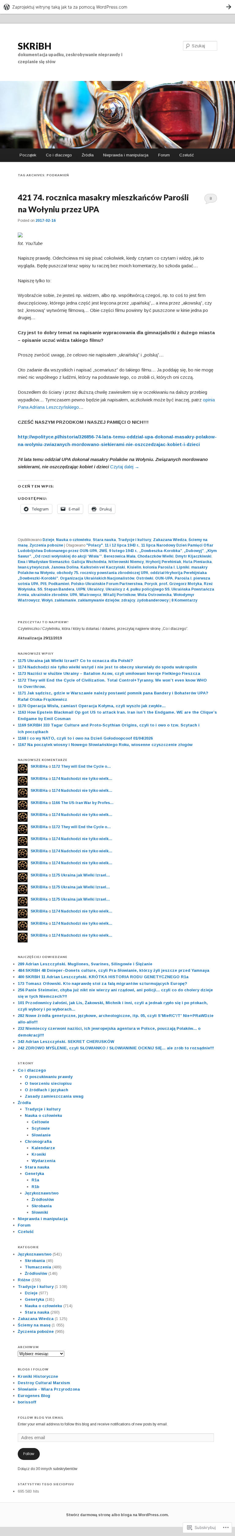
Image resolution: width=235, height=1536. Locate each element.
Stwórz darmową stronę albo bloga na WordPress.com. (117, 1515)
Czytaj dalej (124, 466)
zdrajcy (128, 600)
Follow (28, 1454)
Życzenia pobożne (46, 545)
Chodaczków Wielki (155, 556)
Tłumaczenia (38, 1267)
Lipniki (183, 567)
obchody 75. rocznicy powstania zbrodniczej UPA (102, 573)
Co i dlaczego (59, 155)
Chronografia (38, 1141)
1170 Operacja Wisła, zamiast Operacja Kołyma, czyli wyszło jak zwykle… (92, 706)
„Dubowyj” (194, 551)
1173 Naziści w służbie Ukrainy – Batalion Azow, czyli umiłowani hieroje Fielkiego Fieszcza (109, 673)
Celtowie (40, 1122)
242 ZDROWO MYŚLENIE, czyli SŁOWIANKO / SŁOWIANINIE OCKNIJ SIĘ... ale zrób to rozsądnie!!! (116, 1048)
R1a (35, 1180)
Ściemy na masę (34, 1325)
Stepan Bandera (59, 589)
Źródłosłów (43, 1199)
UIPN (80, 589)
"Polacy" (94, 545)
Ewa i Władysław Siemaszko (43, 562)
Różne (24, 1280)
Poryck (150, 584)
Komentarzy (184, 600)
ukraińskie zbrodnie (49, 595)
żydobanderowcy (153, 600)
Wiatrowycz (90, 595)
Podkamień (58, 584)
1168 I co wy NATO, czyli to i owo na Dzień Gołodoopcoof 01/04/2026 (85, 738)
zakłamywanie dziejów (98, 600)
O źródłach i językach (46, 1090)
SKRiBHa (39, 766)
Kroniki (39, 1154)
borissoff (27, 1402)
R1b (35, 1186)
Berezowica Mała (120, 556)
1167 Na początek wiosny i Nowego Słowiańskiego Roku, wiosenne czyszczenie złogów (105, 744)
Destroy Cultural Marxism (44, 1383)
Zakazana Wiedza (170, 540)
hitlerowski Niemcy (126, 562)
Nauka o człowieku (73, 540)
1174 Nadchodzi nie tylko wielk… (82, 779)
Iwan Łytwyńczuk (33, 567)
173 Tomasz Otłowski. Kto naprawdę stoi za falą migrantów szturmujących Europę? (102, 983)
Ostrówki (144, 578)
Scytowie (41, 1128)
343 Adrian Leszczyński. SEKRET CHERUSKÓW (66, 1041)
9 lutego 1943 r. (123, 551)
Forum (164, 155)
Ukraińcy (95, 589)
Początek (28, 155)
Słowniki (40, 1212)
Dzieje (48, 540)
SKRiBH (34, 45)
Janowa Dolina (65, 567)
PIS (43, 584)
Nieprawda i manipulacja (125, 155)
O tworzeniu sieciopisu (48, 1083)
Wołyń (47, 600)
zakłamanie (65, 600)
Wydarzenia (43, 1160)
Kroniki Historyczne (38, 1376)
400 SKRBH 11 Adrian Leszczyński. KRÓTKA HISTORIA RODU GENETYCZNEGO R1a (103, 977)
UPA (73, 595)
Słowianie (41, 1135)
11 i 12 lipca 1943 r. (122, 545)
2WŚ (103, 551)
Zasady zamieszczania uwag (54, 1096)
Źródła (88, 155)
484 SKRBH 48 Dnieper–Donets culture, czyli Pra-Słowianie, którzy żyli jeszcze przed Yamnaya (113, 970)
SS (39, 589)
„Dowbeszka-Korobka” (160, 551)
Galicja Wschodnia (88, 562)
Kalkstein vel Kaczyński (102, 567)
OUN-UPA (164, 578)
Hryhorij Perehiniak (163, 562)
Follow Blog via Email (40, 1417)
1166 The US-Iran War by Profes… (83, 803)
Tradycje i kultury (134, 540)
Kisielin (134, 567)
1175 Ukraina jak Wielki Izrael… (81, 875)
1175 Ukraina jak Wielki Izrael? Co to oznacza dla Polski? (75, 660)
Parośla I (183, 578)
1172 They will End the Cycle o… (81, 766)
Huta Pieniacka (197, 562)
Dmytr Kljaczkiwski (193, 556)
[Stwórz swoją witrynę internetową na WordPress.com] (117, 7)
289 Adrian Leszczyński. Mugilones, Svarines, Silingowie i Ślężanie (85, 964)
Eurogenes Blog (34, 1395)
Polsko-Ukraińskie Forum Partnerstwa (107, 584)
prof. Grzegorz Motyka (180, 584)
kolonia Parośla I (159, 567)
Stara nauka (104, 540)
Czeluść (186, 155)
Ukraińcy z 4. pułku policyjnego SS (138, 589)
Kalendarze (43, 1148)
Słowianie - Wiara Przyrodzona (49, 1389)
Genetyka (34, 1173)
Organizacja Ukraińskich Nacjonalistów (97, 578)
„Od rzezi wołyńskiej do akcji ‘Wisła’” (67, 556)
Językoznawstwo (41, 1193)
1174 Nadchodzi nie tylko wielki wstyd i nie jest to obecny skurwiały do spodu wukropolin (107, 667)
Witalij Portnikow (119, 595)
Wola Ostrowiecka (154, 595)
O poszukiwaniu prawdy (49, 1076)
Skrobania (42, 1206)
